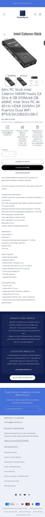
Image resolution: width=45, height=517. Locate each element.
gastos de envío (19, 122)
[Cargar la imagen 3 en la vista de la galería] (34, 80)
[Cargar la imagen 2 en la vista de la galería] (22, 80)
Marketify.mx (11, 508)
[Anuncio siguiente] (41, 3)
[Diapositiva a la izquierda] (2, 81)
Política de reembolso (36, 508)
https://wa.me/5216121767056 (16, 441)
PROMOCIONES (10, 486)
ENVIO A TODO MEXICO (12, 457)
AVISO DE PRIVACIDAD (12, 467)
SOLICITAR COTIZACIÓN (22, 378)
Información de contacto (23, 515)
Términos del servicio (25, 511)
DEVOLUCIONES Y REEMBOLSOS (16, 476)
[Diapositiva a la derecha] (42, 81)
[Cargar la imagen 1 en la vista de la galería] (10, 80)
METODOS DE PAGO (11, 481)
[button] (4, 14)
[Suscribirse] (38, 408)
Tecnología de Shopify (21, 508)
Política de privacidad (10, 511)
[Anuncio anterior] (4, 3)
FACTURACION (9, 471)
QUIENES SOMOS (10, 452)
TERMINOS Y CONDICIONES (14, 462)
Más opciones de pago (22, 172)
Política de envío (37, 511)
